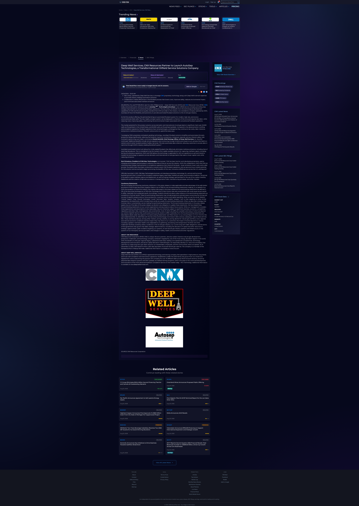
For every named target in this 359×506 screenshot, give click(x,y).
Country (217, 224)
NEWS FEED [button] (174, 6)
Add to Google (225, 482)
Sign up (213, 2)
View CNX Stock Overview (226, 74)
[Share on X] (198, 92)
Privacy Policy (164, 479)
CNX (162, 95)
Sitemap (134, 487)
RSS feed (225, 474)
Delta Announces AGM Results (177, 413)
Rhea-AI (134, 484)
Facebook (225, 477)
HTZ (141, 23)
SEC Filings (150, 57)
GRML (183, 23)
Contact (134, 477)
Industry (217, 209)
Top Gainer (158, 379)
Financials (133, 57)
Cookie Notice (164, 477)
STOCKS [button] (201, 6)
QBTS (162, 23)
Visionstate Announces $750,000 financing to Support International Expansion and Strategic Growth (185, 429)
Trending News (127, 14)
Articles (195, 474)
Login (207, 2)
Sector (217, 214)
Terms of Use (164, 474)
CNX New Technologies (146, 173)
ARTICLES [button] (223, 6)
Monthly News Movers (194, 482)
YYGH (121, 23)
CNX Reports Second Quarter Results (225, 126)
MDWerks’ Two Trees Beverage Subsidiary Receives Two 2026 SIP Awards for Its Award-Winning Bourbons (141, 429)
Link (215, 221)
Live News (195, 489)
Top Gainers (194, 477)
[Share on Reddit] (201, 92)
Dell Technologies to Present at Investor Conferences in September (229, 27)
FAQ (134, 482)
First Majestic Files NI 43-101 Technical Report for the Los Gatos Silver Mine (188, 399)
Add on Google (191, 86)
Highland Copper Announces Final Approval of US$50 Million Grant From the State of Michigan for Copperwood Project (140, 414)
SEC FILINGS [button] (189, 6)
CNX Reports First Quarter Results (224, 147)
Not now (202, 86)
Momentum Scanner (195, 484)
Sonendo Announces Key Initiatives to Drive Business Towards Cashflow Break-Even (138, 444)
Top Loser (205, 379)
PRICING (235, 6)
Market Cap (218, 200)
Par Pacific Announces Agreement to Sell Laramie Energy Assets (139, 399)
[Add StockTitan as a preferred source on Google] (206, 92)
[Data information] (228, 197)
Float (216, 204)
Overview (123, 57)
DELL (223, 23)
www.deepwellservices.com (139, 264)
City (215, 229)
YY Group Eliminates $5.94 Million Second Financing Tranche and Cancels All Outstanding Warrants (140, 383)
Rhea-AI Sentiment (157, 75)
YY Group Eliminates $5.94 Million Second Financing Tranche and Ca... (127, 27)
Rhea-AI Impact (128, 75)
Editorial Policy (134, 479)
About (134, 474)
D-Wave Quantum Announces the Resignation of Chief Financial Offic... (167, 27)
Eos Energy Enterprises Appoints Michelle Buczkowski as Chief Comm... (209, 27)
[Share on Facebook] (203, 92)
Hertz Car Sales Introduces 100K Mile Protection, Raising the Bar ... (147, 27)
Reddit (225, 479)
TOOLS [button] (212, 6)
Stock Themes (195, 487)
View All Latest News (163, 462)
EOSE (203, 23)
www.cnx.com (174, 248)
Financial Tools (195, 491)
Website (217, 219)
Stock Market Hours (194, 494)
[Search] (238, 2)
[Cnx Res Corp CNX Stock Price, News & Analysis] (218, 68)
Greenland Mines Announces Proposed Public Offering (188, 26)
